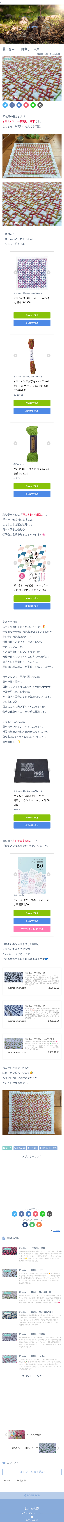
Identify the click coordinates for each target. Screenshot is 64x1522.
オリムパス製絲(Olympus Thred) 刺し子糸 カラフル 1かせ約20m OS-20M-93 (32, 386)
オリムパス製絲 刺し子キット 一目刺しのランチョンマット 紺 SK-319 (32, 800)
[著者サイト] (25, 1224)
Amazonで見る (32, 315)
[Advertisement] (32, 1181)
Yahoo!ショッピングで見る (32, 929)
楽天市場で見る (32, 323)
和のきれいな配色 (49, 1148)
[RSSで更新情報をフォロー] (39, 1224)
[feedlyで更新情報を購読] (32, 1224)
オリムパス (21, 1148)
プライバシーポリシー (32, 1513)
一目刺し (33, 1148)
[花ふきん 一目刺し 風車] (19, 105)
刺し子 (8, 1148)
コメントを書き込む (32, 1471)
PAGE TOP (33, 1495)
